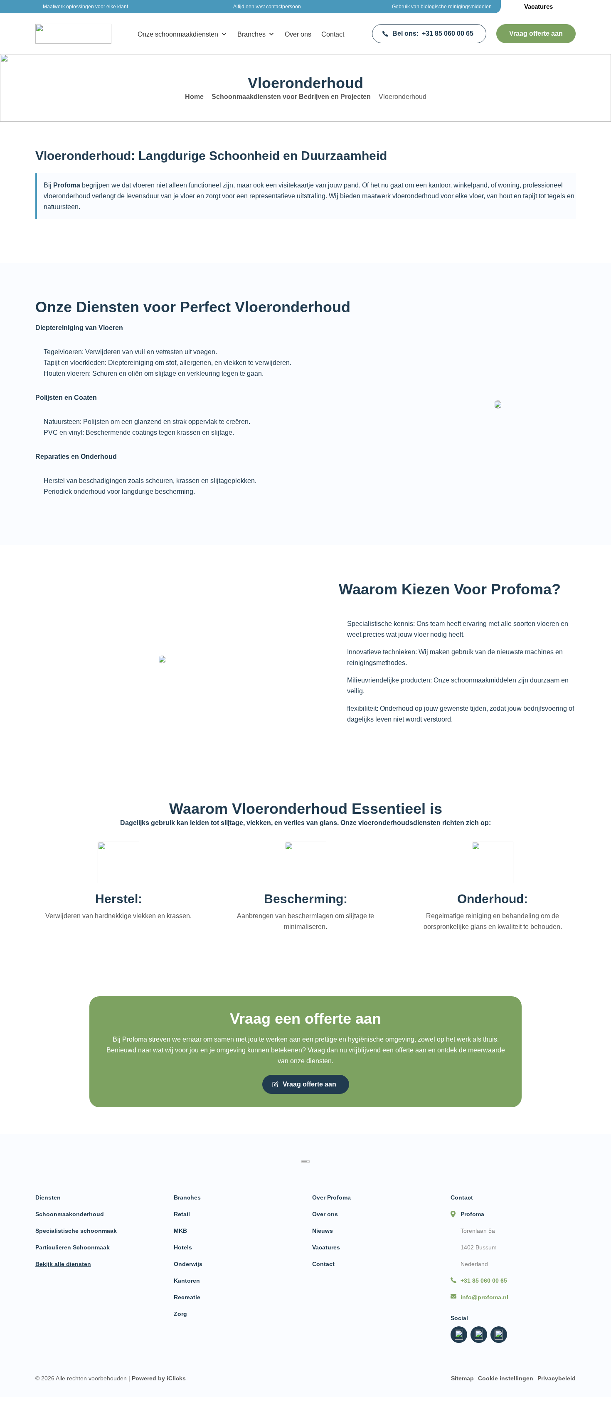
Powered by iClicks (159, 1378)
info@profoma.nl (484, 1297)
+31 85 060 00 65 (432, 33)
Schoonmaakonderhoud (69, 1214)
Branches (251, 34)
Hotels (183, 1247)
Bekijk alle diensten (63, 1264)
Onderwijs (188, 1264)
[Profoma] (73, 34)
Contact (332, 34)
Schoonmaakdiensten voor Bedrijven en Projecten (291, 96)
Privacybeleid (556, 1378)
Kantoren (187, 1280)
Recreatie (187, 1297)
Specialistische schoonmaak (76, 1230)
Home (194, 96)
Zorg (180, 1314)
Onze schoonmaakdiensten (178, 34)
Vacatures (538, 6)
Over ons (298, 34)
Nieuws (322, 1230)
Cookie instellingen (505, 1378)
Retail (182, 1214)
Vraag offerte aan (536, 33)
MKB (180, 1230)
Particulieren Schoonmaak (72, 1247)
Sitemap (462, 1378)
